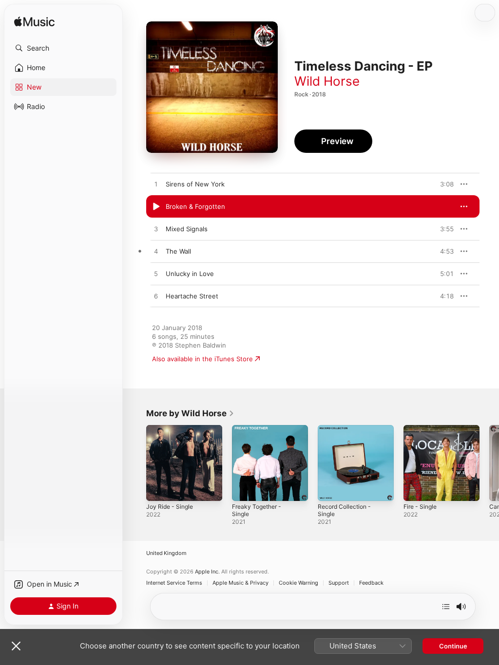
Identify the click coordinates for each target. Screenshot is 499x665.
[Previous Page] (136, 463)
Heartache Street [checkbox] (192, 296)
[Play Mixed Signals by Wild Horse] (156, 229)
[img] (34, 22)
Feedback (371, 583)
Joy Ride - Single (169, 506)
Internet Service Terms (174, 583)
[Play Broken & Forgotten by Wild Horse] (156, 207)
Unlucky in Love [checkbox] (190, 273)
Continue (453, 646)
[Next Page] (489, 463)
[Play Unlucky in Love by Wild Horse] (156, 274)
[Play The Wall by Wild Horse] (156, 251)
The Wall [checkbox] (178, 251)
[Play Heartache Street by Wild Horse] (156, 296)
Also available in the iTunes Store (202, 359)
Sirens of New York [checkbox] (195, 184)
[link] (190, 413)
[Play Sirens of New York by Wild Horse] (156, 184)
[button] (63, 48)
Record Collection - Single (344, 510)
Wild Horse (327, 81)
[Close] (16, 646)
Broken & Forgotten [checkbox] (195, 206)
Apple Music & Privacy (240, 583)
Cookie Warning (298, 583)
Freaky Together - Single (256, 510)
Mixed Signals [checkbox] (187, 229)
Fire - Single (420, 506)
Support (338, 583)
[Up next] (446, 606)
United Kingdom (166, 553)
